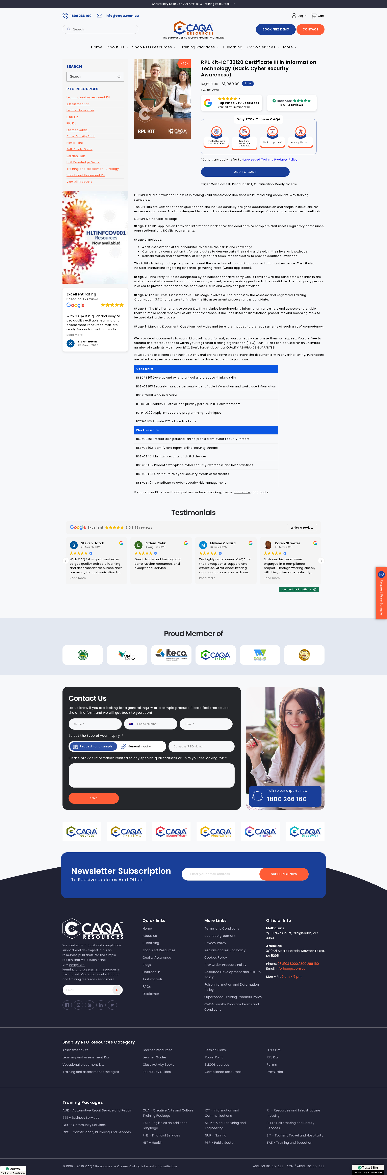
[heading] (152, 570)
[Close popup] (269, 546)
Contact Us (152, 624)
